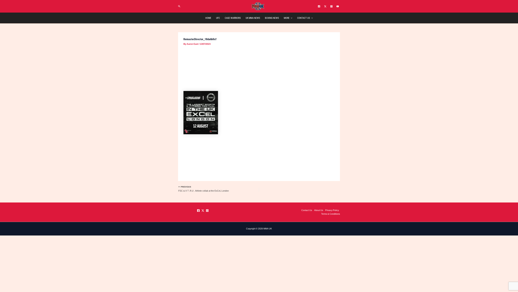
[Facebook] (319, 6)
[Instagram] (331, 6)
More (286, 17)
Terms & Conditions (330, 214)
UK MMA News (253, 17)
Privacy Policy (332, 210)
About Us (318, 210)
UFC (218, 17)
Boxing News (272, 17)
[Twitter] (325, 6)
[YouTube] (337, 6)
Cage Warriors (233, 17)
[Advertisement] (259, 69)
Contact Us (303, 17)
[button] (179, 6)
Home (208, 17)
